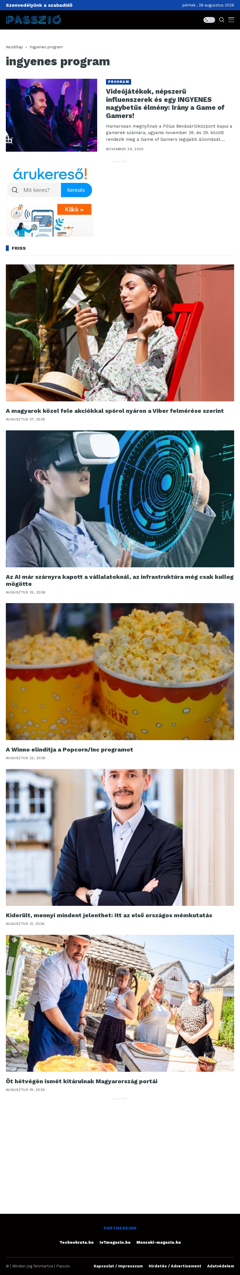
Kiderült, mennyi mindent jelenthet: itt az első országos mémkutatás (109, 915)
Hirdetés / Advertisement (175, 1266)
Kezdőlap (14, 47)
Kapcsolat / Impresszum (118, 1266)
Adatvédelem (220, 1266)
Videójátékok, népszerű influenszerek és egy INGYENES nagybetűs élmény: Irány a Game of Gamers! (165, 104)
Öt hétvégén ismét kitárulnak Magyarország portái (81, 1081)
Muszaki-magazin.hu (158, 1242)
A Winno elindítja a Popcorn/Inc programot (69, 749)
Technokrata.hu (76, 1242)
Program (118, 82)
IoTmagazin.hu (115, 1242)
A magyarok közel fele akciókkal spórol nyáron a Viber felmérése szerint (115, 410)
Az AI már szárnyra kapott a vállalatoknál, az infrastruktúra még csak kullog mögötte (120, 580)
